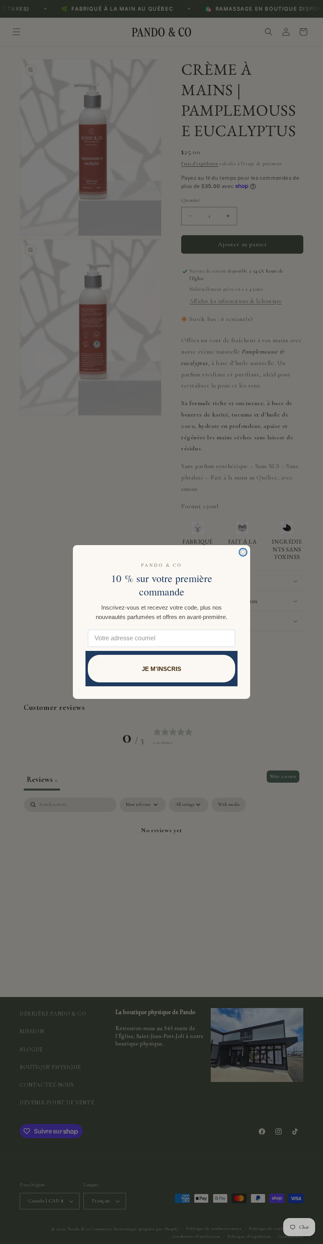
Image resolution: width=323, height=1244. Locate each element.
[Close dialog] (243, 552)
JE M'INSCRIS (161, 668)
